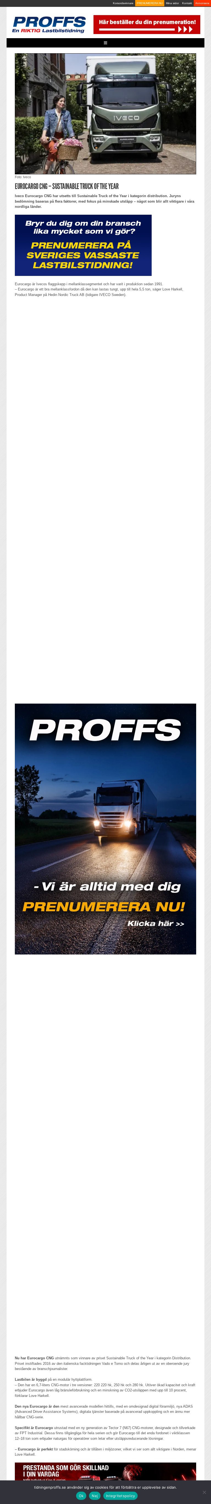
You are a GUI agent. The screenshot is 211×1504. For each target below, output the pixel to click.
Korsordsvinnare (123, 3)
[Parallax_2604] (105, 829)
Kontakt (187, 3)
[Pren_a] (146, 24)
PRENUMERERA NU (150, 3)
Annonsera (202, 3)
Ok (81, 1496)
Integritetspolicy (120, 1496)
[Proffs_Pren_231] (83, 245)
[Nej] (204, 1492)
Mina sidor (172, 3)
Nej (95, 1496)
